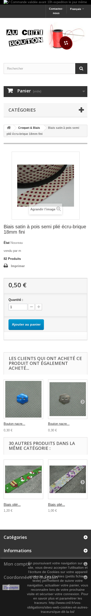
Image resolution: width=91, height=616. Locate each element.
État (6, 243)
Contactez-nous (56, 11)
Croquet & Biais (29, 128)
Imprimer (18, 266)
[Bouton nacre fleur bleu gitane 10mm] (23, 399)
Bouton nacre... (14, 424)
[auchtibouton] (45, 36)
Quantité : (15, 300)
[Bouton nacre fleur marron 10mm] (68, 399)
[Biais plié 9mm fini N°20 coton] (68, 479)
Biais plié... (12, 504)
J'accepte (11, 587)
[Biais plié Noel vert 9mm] (23, 479)
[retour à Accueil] (8, 128)
